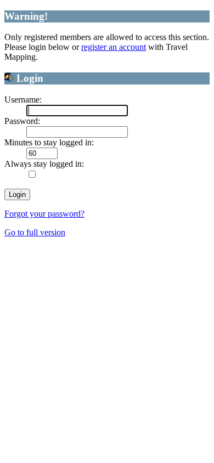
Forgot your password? (44, 213)
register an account (113, 47)
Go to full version (34, 232)
